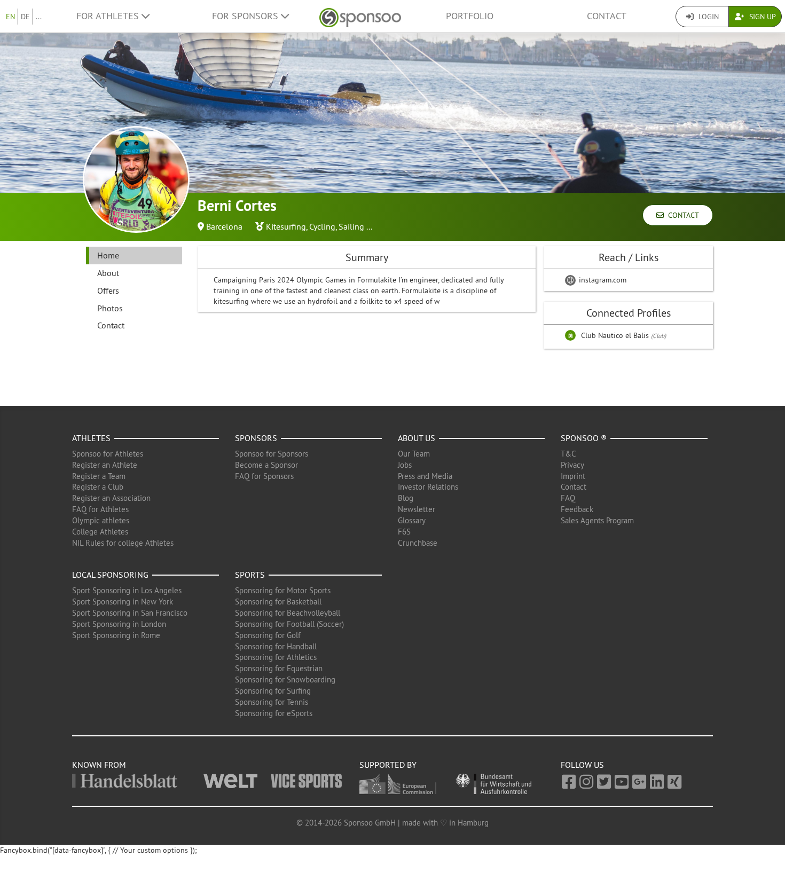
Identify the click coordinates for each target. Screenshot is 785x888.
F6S (404, 531)
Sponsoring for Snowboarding (285, 679)
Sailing (351, 226)
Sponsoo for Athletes (107, 454)
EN (10, 16)
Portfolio (469, 16)
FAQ (568, 498)
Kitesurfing (286, 226)
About (108, 273)
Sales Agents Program (597, 520)
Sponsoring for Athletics (276, 657)
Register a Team (98, 476)
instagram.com (601, 280)
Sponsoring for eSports (273, 713)
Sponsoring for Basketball (278, 601)
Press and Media (425, 476)
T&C (568, 454)
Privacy (572, 465)
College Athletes (100, 531)
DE (25, 16)
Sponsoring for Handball (276, 646)
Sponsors (256, 438)
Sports (250, 574)
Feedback (577, 509)
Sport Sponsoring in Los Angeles (127, 590)
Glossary (412, 520)
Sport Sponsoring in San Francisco (129, 613)
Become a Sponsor (266, 465)
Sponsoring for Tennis (271, 702)
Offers (108, 290)
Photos (110, 308)
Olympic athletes (100, 520)
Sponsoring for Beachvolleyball (287, 613)
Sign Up (761, 16)
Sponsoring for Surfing (273, 691)
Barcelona (224, 226)
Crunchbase (417, 543)
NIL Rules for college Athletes (123, 543)
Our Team (414, 454)
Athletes (91, 438)
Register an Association (111, 498)
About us (416, 438)
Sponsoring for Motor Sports (283, 590)
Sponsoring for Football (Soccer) (289, 624)
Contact (606, 16)
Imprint (573, 476)
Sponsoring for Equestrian (279, 668)
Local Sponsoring (110, 574)
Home (108, 255)
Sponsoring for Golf (268, 635)
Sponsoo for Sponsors (271, 454)
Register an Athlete (104, 465)
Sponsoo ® (584, 438)
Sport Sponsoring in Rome (116, 635)
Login (707, 16)
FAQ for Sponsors (264, 476)
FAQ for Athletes (100, 509)
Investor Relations (428, 487)
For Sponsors (246, 16)
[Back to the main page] (360, 16)
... (39, 16)
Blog (405, 498)
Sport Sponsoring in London (119, 624)
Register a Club (97, 487)
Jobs (405, 465)
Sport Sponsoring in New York (122, 601)
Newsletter (416, 509)
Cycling (322, 226)
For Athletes (109, 16)
